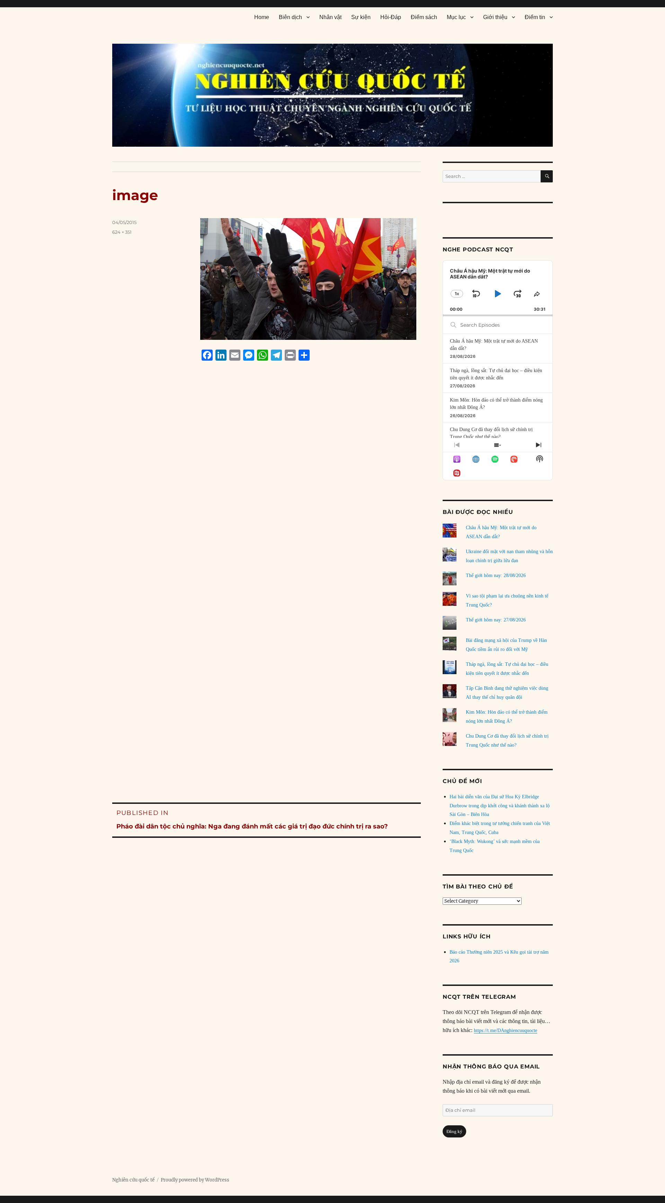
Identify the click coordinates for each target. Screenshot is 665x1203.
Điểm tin (535, 17)
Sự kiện (361, 17)
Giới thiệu (495, 17)
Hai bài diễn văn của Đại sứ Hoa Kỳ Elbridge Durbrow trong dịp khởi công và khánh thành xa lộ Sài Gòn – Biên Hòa (500, 805)
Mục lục (456, 17)
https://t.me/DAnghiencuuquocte (505, 1030)
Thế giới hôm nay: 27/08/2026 (496, 619)
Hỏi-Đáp (390, 17)
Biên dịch (290, 17)
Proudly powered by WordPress (195, 1180)
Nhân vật (330, 17)
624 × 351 (122, 232)
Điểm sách (424, 17)
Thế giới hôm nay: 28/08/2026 (496, 575)
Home (261, 17)
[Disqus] (266, 498)
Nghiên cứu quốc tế (133, 1180)
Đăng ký (454, 1131)
